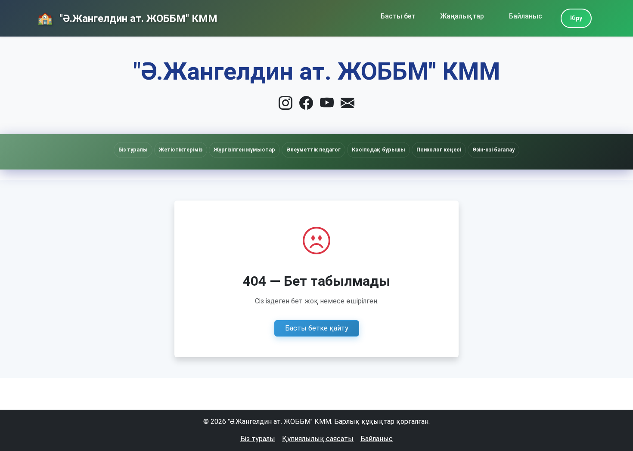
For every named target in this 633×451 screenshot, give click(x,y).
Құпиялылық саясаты (318, 439)
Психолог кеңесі (438, 149)
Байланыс (525, 16)
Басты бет (398, 16)
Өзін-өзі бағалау (493, 149)
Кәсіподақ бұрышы (378, 149)
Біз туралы (257, 439)
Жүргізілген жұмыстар (244, 149)
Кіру (576, 18)
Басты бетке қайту (316, 328)
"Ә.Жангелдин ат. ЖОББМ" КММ (137, 18)
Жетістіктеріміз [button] (180, 149)
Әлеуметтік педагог (313, 149)
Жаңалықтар (462, 16)
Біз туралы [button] (133, 149)
